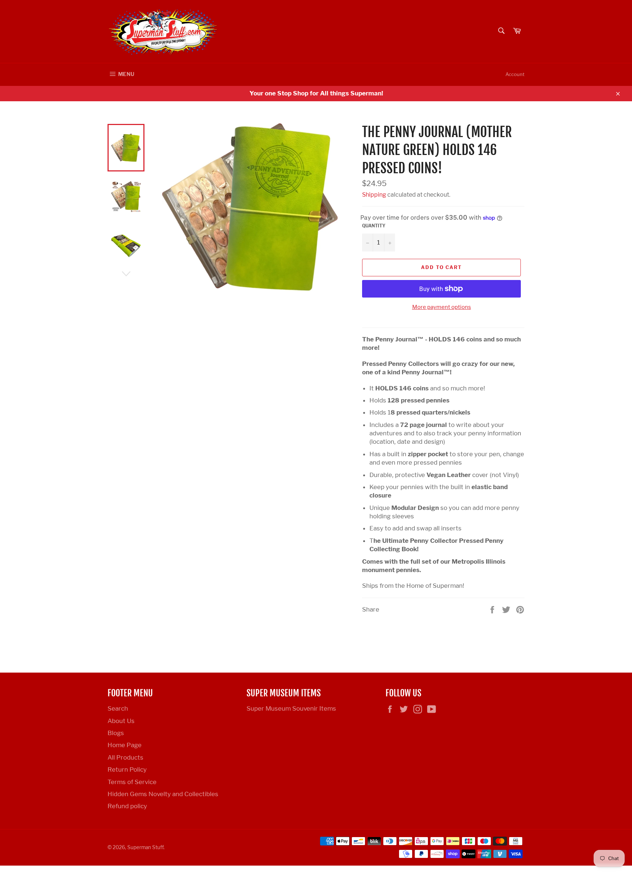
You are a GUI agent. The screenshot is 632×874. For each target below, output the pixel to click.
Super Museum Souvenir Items (291, 708)
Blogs (116, 733)
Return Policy (127, 769)
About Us (121, 720)
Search (118, 708)
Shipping (374, 194)
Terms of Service (132, 782)
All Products (125, 757)
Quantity (373, 225)
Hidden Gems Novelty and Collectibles (163, 794)
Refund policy (127, 806)
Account (514, 74)
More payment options (441, 307)
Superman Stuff (145, 847)
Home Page (125, 745)
